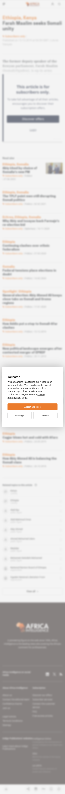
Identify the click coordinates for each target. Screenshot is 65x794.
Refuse (45, 415)
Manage (19, 415)
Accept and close (32, 407)
